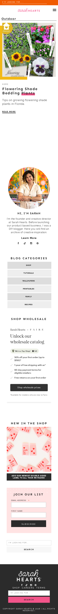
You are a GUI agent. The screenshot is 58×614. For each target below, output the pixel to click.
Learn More (29, 238)
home (5, 84)
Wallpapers (28, 281)
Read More (9, 112)
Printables (28, 289)
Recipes (29, 305)
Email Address (20, 500)
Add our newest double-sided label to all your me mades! (29, 477)
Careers (28, 588)
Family (28, 297)
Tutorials (28, 273)
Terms (41, 588)
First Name (17, 511)
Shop (28, 265)
